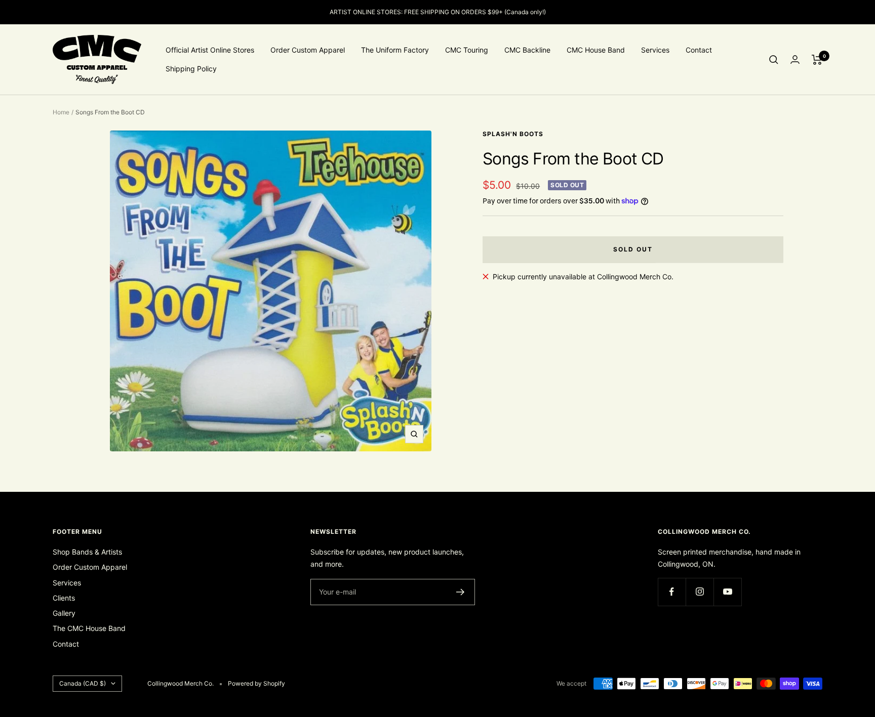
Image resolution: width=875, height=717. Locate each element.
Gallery (64, 613)
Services (655, 50)
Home (61, 112)
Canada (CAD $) (82, 683)
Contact (699, 50)
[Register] (460, 592)
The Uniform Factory (395, 50)
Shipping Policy (191, 68)
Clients (64, 598)
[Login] (795, 59)
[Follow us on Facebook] (672, 592)
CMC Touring (466, 50)
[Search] (773, 59)
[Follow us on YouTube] (727, 592)
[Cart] (817, 60)
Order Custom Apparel (307, 50)
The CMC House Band (89, 628)
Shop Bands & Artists (87, 551)
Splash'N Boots (513, 134)
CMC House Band (596, 50)
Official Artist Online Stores (210, 50)
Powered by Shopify (256, 683)
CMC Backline (527, 50)
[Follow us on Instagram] (699, 592)
